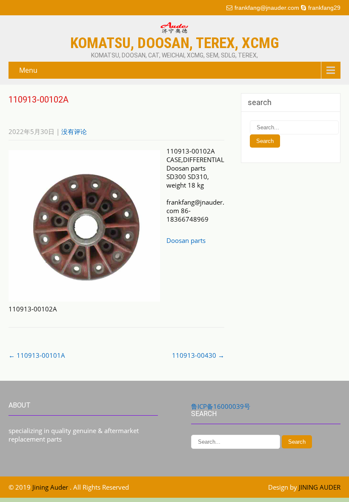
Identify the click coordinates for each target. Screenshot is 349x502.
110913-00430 (198, 355)
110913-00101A (37, 355)
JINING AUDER (319, 487)
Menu (28, 70)
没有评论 (74, 131)
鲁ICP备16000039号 (220, 406)
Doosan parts (186, 240)
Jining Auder (51, 487)
